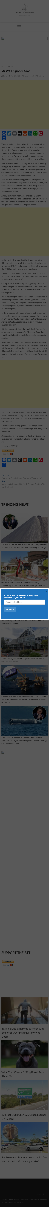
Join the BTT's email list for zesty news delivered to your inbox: (21, 596)
